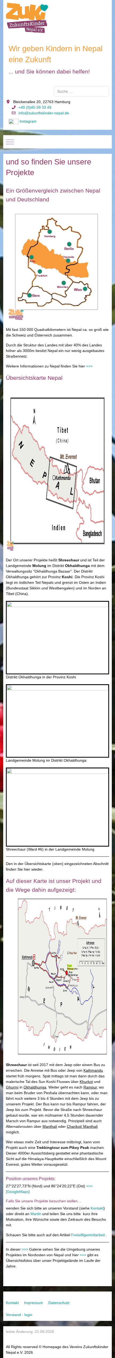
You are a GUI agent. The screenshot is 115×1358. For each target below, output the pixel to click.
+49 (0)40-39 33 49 (34, 107)
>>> (89, 366)
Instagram (28, 121)
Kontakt (97, 1208)
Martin (35, 1214)
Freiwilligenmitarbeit (88, 1235)
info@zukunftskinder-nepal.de (43, 113)
